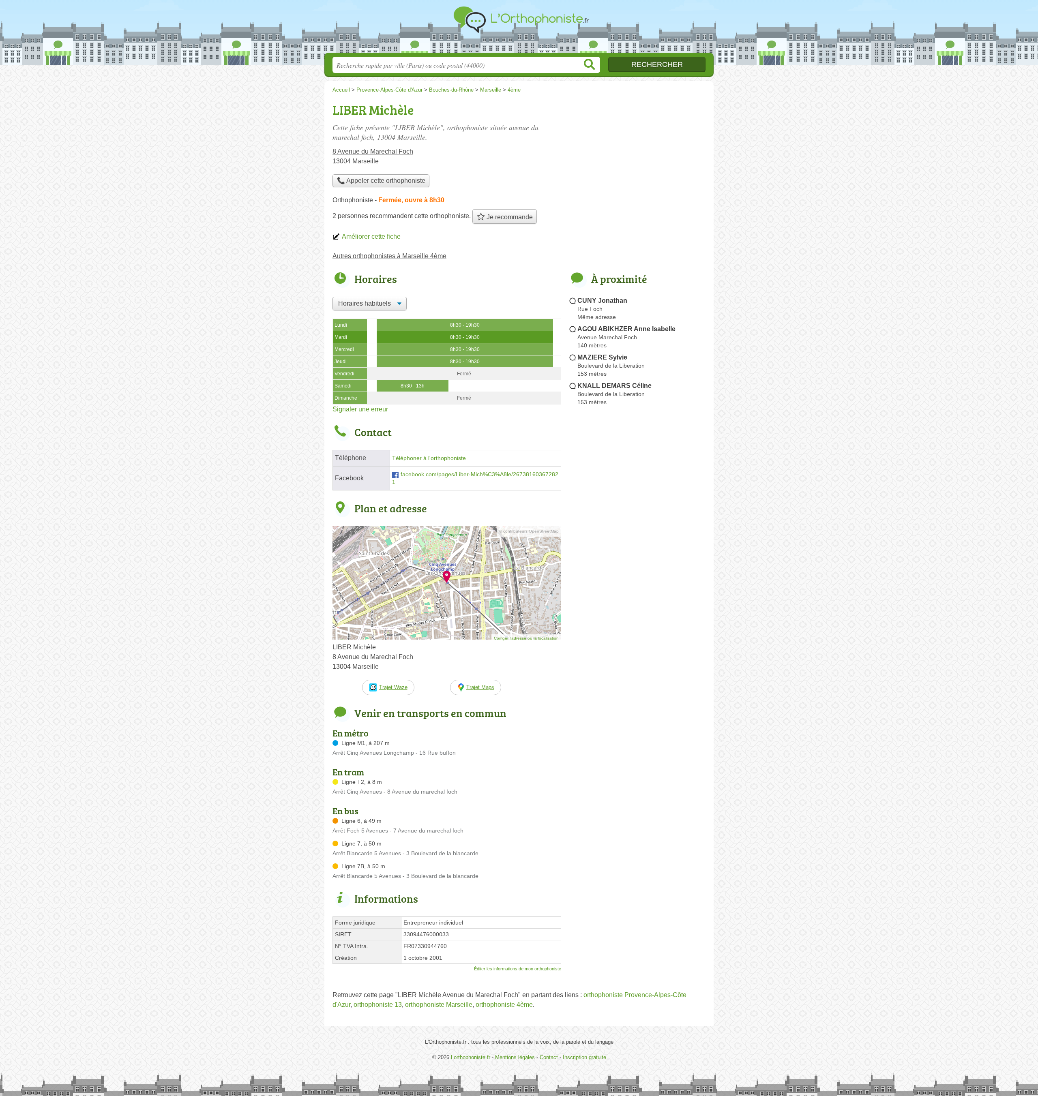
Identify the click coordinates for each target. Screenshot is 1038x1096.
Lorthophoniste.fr (519, 29)
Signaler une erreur (360, 409)
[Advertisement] (637, 597)
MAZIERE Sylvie (602, 357)
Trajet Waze (393, 687)
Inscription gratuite (584, 1057)
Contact (549, 1057)
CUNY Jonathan (602, 300)
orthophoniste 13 (378, 1004)
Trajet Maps (480, 687)
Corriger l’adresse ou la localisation (526, 638)
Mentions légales (515, 1057)
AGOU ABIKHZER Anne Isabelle (626, 328)
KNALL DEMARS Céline (614, 385)
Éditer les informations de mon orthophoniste (517, 968)
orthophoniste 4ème (504, 1004)
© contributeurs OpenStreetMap (529, 531)
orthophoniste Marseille (438, 1004)
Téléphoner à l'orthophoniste (429, 458)
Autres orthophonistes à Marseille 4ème (389, 256)
